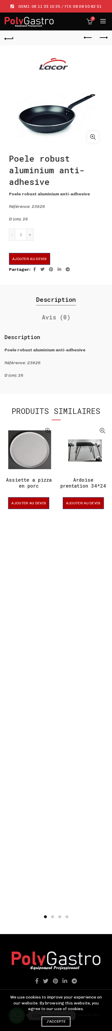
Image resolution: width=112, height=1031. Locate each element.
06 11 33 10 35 (46, 6)
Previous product (88, 38)
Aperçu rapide (48, 431)
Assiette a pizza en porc (29, 482)
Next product (103, 38)
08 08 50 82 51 (87, 6)
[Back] (8, 38)
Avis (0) (56, 317)
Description (56, 299)
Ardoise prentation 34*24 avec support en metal (83, 488)
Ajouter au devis (29, 259)
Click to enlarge (93, 137)
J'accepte (56, 1021)
